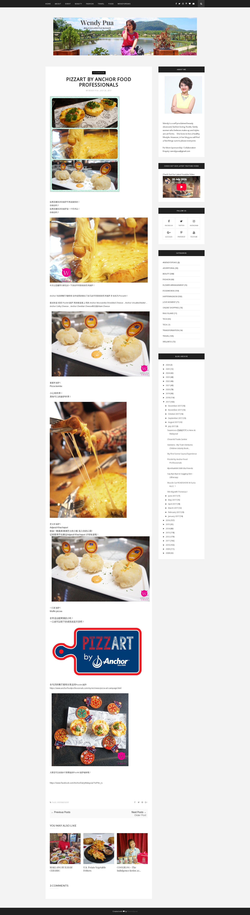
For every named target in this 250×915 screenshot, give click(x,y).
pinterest (181, 237)
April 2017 (172, 504)
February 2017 (174, 512)
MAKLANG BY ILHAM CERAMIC (61, 869)
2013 (168, 532)
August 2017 (173, 422)
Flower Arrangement (173, 285)
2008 (168, 553)
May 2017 (172, 500)
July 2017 (172, 426)
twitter (181, 225)
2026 (168, 364)
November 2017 (175, 410)
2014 (168, 528)
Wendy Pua (94, 91)
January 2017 (173, 516)
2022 (168, 381)
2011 (168, 540)
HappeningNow (170, 296)
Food (111, 4)
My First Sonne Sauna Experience (182, 453)
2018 (168, 397)
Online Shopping (171, 307)
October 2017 (174, 414)
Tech (165, 319)
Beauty (78, 4)
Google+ (168, 237)
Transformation (171, 330)
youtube (194, 237)
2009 (168, 549)
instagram (194, 225)
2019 (168, 393)
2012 (168, 536)
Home (48, 4)
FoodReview (98, 73)
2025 (168, 369)
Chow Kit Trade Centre (177, 439)
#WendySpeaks (170, 262)
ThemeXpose (132, 911)
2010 (168, 545)
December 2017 (175, 405)
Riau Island (168, 313)
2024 (168, 373)
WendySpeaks (124, 4)
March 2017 (173, 508)
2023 (168, 377)
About (58, 4)
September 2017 (175, 418)
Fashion (90, 4)
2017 (168, 401)
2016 (168, 520)
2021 (168, 385)
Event (68, 4)
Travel (101, 4)
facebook (169, 225)
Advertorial (169, 268)
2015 (168, 524)
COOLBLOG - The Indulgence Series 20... (129, 869)
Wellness (167, 341)
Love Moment (169, 302)
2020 (168, 389)
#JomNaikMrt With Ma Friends (180, 468)
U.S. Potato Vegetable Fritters (94, 869)
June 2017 (172, 495)
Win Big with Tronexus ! (177, 491)
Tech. (165, 324)
